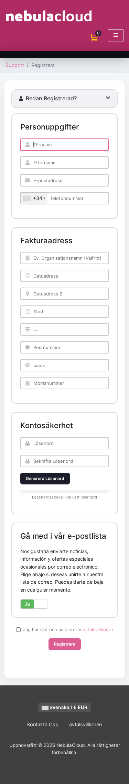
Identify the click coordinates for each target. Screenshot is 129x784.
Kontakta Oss (42, 724)
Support (15, 65)
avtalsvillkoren (98, 629)
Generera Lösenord (45, 478)
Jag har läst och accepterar (68, 629)
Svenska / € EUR (68, 707)
